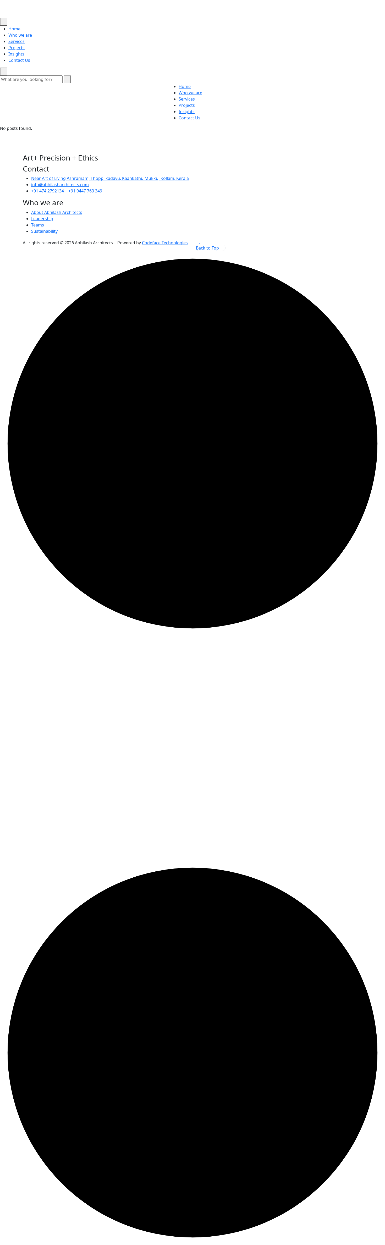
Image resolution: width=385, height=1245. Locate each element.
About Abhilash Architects (56, 212)
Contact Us (19, 60)
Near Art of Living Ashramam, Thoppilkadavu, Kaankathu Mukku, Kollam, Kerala (110, 178)
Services (16, 41)
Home (14, 29)
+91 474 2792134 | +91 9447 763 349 (66, 191)
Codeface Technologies (165, 243)
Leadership (42, 219)
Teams (37, 225)
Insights (16, 54)
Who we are (20, 35)
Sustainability (44, 231)
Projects (16, 48)
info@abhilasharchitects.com (60, 184)
